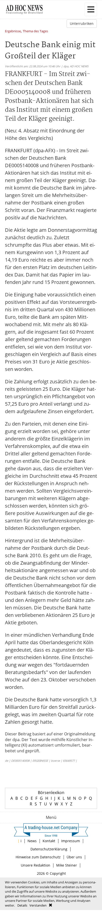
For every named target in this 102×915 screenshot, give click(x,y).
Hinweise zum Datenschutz (38, 857)
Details (22, 905)
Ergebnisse (13, 31)
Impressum (70, 840)
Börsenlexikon (51, 792)
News (32, 840)
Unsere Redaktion (35, 865)
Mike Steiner (66, 865)
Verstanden (38, 905)
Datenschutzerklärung (48, 849)
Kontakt (49, 840)
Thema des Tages (35, 31)
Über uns (74, 857)
